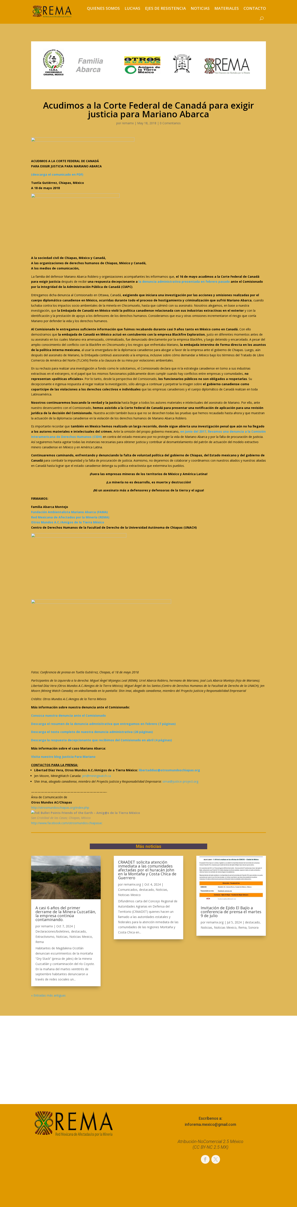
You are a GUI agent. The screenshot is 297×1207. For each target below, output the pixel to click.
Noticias (200, 8)
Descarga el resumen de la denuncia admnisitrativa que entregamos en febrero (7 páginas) (103, 724)
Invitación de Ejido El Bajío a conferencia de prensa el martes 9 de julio (231, 911)
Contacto (255, 8)
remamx (128, 123)
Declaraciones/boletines (52, 931)
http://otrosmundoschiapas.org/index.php (60, 807)
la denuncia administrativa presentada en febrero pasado (184, 281)
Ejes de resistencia (165, 8)
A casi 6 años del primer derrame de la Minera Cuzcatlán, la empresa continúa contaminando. (65, 913)
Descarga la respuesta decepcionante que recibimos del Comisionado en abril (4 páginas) (101, 740)
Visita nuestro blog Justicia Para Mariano (63, 757)
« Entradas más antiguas (48, 995)
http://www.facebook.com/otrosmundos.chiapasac (66, 823)
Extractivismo (44, 937)
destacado (78, 931)
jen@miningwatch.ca (96, 776)
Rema (39, 942)
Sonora (253, 927)
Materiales (226, 8)
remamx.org (132, 884)
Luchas (132, 8)
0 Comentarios (170, 123)
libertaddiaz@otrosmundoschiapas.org (169, 770)
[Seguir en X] (215, 1159)
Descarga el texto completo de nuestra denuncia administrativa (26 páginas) (92, 732)
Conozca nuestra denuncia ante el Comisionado (68, 715)
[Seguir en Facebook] (205, 1159)
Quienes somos (103, 8)
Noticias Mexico (80, 937)
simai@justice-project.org (180, 781)
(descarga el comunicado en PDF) (57, 174)
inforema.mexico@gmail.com (210, 1124)
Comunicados (127, 890)
